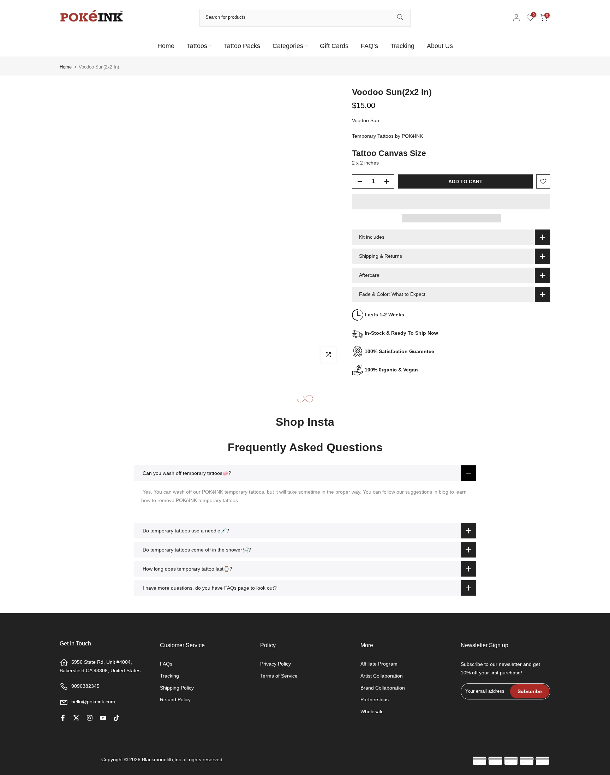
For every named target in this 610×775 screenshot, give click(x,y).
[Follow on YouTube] (103, 718)
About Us (440, 45)
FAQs (166, 664)
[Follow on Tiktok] (116, 718)
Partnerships (374, 699)
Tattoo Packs (242, 45)
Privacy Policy (275, 664)
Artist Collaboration (381, 676)
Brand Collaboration (382, 688)
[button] (451, 201)
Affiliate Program (378, 664)
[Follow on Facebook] (63, 718)
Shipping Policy (177, 688)
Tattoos (197, 45)
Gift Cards (334, 45)
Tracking (402, 45)
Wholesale (372, 711)
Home (165, 45)
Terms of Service (279, 676)
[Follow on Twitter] (76, 718)
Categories (288, 45)
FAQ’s (369, 45)
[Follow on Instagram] (89, 718)
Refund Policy (175, 699)
